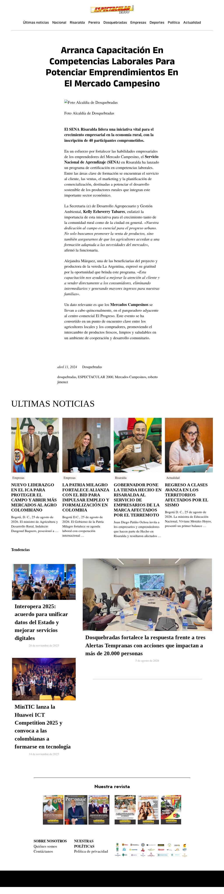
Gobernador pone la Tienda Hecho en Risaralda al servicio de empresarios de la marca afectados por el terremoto (137, 499)
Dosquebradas (92, 366)
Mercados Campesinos (130, 376)
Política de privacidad (91, 851)
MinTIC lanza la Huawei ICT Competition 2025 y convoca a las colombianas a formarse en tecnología (43, 727)
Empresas (18, 478)
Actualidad (173, 478)
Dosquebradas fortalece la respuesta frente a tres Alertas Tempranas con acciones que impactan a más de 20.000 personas (145, 645)
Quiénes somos (45, 846)
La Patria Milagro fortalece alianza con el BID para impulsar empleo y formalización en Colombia (85, 497)
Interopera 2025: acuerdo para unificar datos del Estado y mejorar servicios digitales (41, 622)
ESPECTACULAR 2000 (95, 376)
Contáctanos (43, 851)
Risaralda (120, 478)
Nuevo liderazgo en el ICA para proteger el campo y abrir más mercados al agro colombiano (34, 497)
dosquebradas (66, 376)
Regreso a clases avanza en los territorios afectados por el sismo (186, 494)
